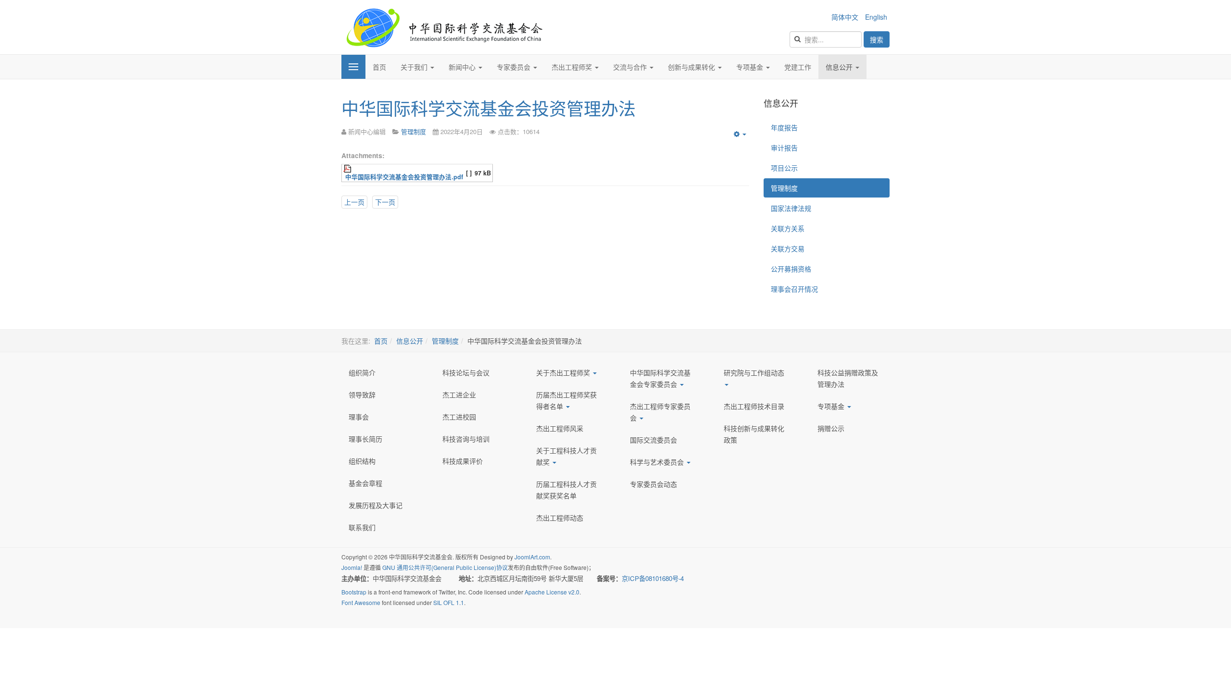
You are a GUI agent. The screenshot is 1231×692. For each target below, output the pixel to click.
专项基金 (750, 67)
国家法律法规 (791, 208)
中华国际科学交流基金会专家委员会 (660, 378)
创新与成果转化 (692, 67)
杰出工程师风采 (559, 428)
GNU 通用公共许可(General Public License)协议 (445, 567)
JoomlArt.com (532, 557)
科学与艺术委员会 (658, 462)
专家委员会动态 (653, 484)
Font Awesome (360, 602)
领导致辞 (362, 394)
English (876, 17)
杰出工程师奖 (573, 67)
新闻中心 (463, 67)
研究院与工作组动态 (754, 372)
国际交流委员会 (653, 440)
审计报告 (784, 147)
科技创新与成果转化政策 (754, 434)
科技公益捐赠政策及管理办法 (847, 378)
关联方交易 (787, 248)
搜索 (876, 39)
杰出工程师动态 (559, 517)
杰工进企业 (459, 394)
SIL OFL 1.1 (448, 602)
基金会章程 (365, 483)
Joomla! (351, 567)
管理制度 (784, 188)
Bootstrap (353, 592)
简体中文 (845, 17)
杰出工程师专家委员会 (660, 411)
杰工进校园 (459, 416)
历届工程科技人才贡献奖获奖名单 (566, 489)
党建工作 (797, 67)
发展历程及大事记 (375, 505)
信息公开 (840, 67)
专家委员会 (514, 67)
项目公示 (784, 168)
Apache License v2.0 (552, 592)
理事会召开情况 (794, 289)
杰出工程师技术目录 (754, 406)
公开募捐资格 (791, 268)
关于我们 (415, 67)
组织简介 (362, 372)
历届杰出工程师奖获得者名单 (566, 400)
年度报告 (784, 127)
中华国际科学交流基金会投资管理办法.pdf (404, 177)
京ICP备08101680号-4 (654, 578)
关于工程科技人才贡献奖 (566, 456)
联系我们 (362, 527)
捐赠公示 (830, 428)
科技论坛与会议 (466, 372)
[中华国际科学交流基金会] (444, 27)
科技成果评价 (462, 461)
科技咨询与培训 (466, 439)
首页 (379, 67)
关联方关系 (787, 228)
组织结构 (362, 461)
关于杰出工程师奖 (564, 372)
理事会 (359, 416)
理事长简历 (365, 439)
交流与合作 (631, 67)
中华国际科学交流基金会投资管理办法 (488, 108)
